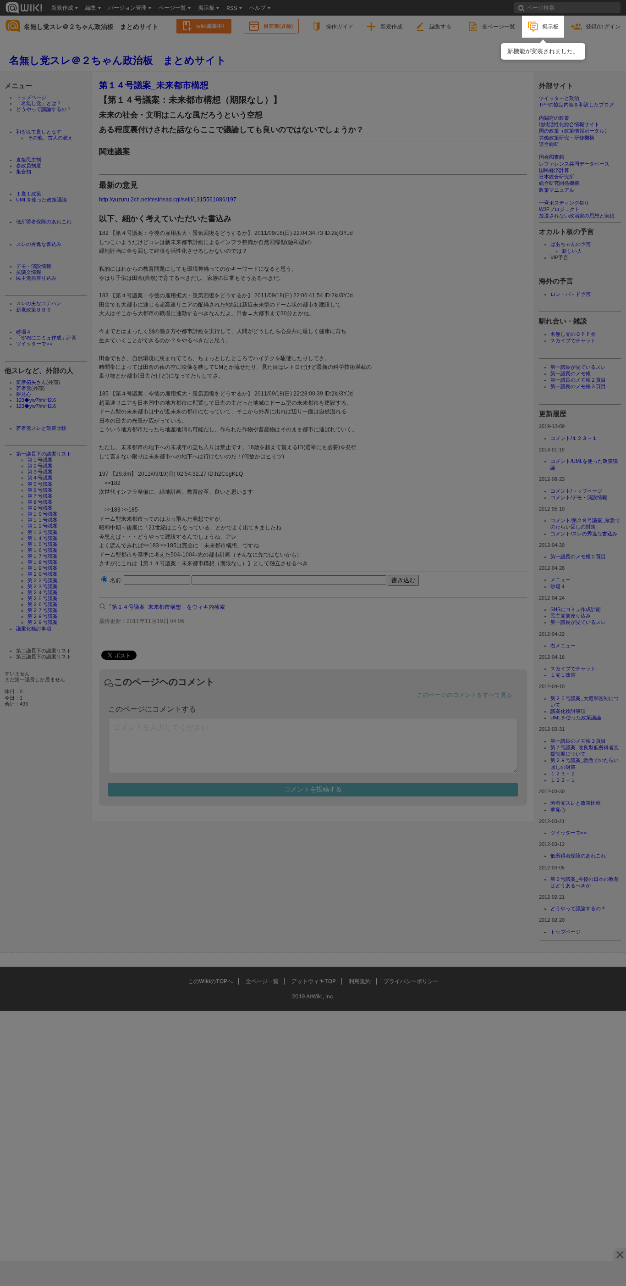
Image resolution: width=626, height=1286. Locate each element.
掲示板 (550, 26)
